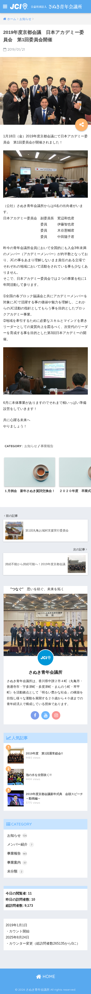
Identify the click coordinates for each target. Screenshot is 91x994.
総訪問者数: (15, 905)
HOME (48, 976)
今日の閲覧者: (17, 893)
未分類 (14, 871)
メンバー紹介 (19, 844)
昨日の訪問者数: (18, 899)
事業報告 (47, 446)
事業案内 (16, 862)
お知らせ (30, 446)
